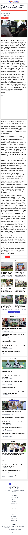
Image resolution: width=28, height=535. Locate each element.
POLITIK (14, 512)
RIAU (14, 511)
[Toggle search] (25, 1)
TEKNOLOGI (14, 518)
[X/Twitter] (12, 487)
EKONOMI (14, 514)
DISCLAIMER (14, 503)
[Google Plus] (18, 487)
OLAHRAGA (14, 516)
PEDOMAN (14, 501)
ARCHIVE (13, 520)
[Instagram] (9, 487)
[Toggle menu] (2, 1)
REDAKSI (14, 499)
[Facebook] (15, 487)
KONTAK (14, 505)
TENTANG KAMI (14, 497)
